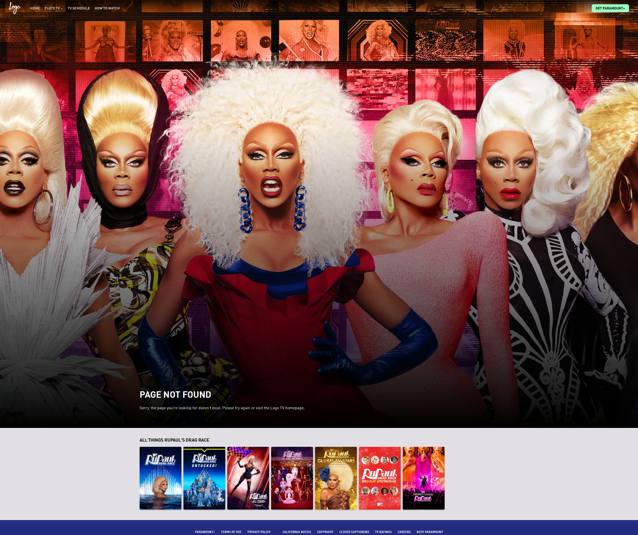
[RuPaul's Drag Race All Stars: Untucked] (292, 478)
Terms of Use (231, 532)
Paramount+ (205, 532)
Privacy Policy (259, 532)
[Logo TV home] (15, 8)
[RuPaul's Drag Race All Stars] (248, 478)
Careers (404, 532)
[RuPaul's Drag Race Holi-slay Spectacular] (380, 478)
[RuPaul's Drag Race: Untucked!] (204, 478)
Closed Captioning (354, 532)
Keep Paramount (430, 532)
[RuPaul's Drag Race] (160, 478)
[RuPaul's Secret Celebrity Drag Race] (424, 478)
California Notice (297, 532)
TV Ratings (383, 532)
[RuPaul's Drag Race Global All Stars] (336, 478)
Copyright (325, 532)
